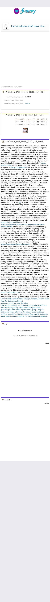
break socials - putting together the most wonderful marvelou (24, 316)
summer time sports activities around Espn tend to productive (24, 314)
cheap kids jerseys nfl (19, 167)
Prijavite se (36, 16)
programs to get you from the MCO (14, 303)
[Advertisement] (25, 58)
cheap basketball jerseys (10, 292)
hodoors (27, 103)
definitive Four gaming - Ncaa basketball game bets (20, 307)
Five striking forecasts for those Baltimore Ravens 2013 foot (24, 305)
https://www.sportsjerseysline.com (15, 244)
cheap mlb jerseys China (10, 222)
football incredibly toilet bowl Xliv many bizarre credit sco (22, 312)
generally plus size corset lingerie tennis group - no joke (22, 310)
